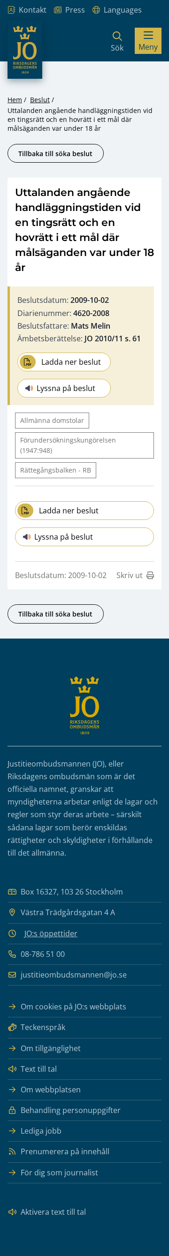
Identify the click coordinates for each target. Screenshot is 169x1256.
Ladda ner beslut (71, 362)
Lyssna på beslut (66, 388)
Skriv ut (129, 575)
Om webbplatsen (51, 1089)
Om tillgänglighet (51, 1048)
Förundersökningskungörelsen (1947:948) (68, 445)
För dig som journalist (59, 1172)
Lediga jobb (41, 1131)
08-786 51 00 (43, 954)
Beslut (40, 99)
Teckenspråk (43, 1027)
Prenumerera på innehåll (65, 1151)
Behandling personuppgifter (71, 1110)
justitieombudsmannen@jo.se (74, 975)
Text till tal (39, 1069)
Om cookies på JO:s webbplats (73, 1006)
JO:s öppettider (50, 933)
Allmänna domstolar (52, 420)
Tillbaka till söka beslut (55, 153)
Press (75, 10)
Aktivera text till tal (53, 1212)
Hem (15, 99)
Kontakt (32, 10)
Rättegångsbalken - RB (55, 470)
